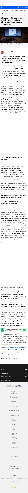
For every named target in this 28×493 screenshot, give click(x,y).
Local (12, 10)
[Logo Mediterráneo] (14, 456)
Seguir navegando (6, 376)
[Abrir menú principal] (26, 7)
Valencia (3, 13)
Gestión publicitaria (14, 471)
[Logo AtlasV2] (14, 447)
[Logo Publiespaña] (14, 452)
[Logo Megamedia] (14, 481)
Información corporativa (14, 464)
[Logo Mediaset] (14, 386)
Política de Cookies (14, 470)
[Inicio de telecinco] (1, 7)
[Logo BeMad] (14, 429)
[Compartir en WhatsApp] (17, 82)
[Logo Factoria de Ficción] (14, 415)
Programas (4, 369)
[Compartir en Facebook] (26, 82)
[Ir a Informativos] (7, 7)
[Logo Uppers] (14, 433)
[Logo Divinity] (14, 406)
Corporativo (4, 373)
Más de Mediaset (6, 380)
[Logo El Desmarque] (14, 410)
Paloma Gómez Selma (9, 51)
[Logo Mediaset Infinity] (14, 392)
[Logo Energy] (14, 424)
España (7, 10)
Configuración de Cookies (14, 468)
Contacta (14, 475)
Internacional (22, 10)
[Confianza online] (14, 488)
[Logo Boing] (14, 420)
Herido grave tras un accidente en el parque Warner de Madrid (14, 4)
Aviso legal (14, 462)
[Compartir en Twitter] (20, 82)
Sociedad (16, 10)
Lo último (3, 10)
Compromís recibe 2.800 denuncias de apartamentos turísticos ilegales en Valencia (13, 305)
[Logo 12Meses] (14, 443)
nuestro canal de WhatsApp (15, 353)
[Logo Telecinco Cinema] (14, 438)
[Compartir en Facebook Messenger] (23, 82)
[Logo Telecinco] (14, 397)
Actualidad (7, 358)
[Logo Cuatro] (14, 401)
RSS (14, 473)
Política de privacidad (14, 466)
